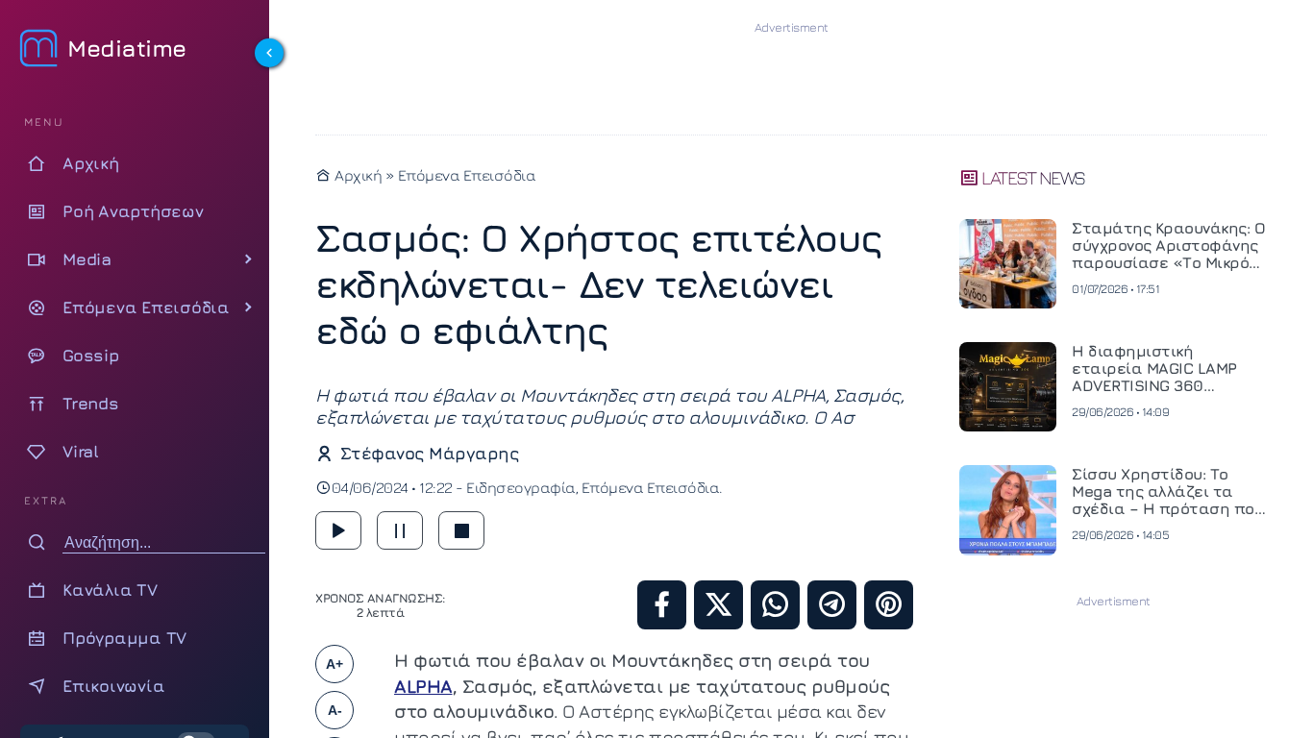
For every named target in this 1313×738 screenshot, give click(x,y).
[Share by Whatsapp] (775, 604)
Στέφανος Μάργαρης (429, 453)
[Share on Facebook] (661, 604)
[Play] (338, 530)
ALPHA (423, 686)
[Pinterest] (888, 604)
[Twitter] (718, 604)
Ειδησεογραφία (521, 487)
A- (335, 710)
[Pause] (400, 530)
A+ (334, 664)
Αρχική (357, 175)
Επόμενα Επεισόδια (467, 175)
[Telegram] (831, 604)
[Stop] (461, 530)
